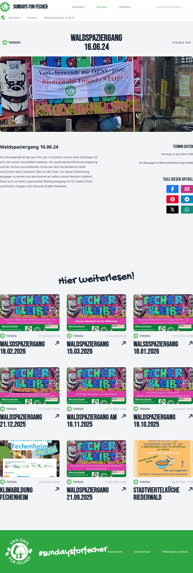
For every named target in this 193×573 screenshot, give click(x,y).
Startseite (78, 7)
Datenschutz (142, 551)
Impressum (115, 551)
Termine (101, 7)
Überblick (125, 7)
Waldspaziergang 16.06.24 (59, 17)
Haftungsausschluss (175, 551)
